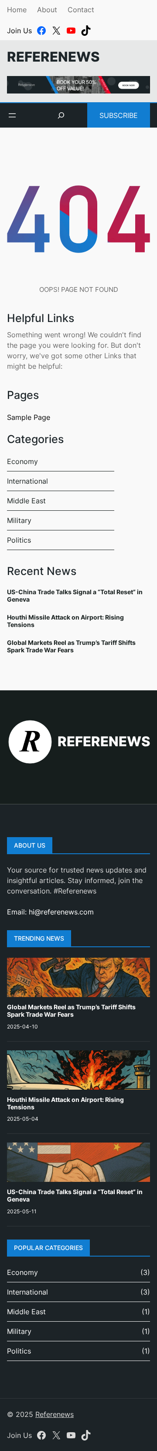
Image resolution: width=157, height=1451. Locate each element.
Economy (22, 461)
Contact (81, 9)
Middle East (26, 500)
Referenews (53, 56)
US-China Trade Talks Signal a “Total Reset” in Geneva (75, 595)
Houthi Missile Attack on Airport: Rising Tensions (65, 620)
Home (17, 9)
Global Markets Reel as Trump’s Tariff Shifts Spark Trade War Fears (71, 646)
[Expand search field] (61, 115)
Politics (19, 540)
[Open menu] (12, 115)
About (47, 9)
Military (19, 520)
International (27, 481)
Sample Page (28, 417)
